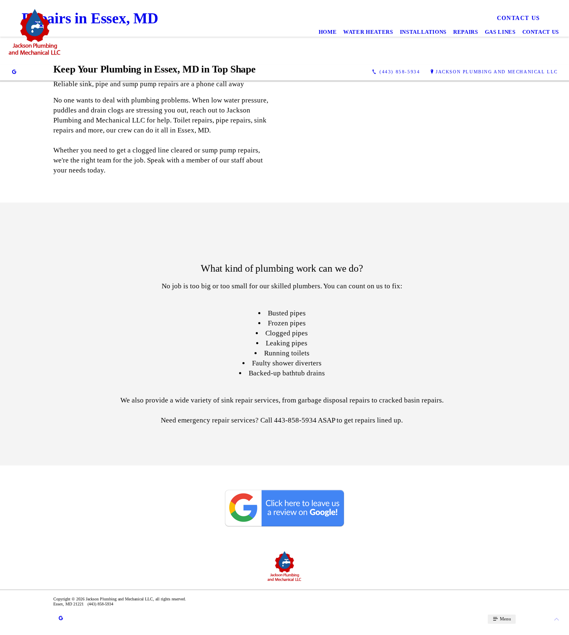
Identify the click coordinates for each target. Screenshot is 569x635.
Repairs (465, 32)
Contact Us (540, 32)
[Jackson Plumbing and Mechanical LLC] (35, 32)
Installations (423, 32)
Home (328, 32)
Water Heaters (368, 32)
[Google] (14, 71)
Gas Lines (500, 32)
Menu (505, 618)
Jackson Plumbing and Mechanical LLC (497, 71)
